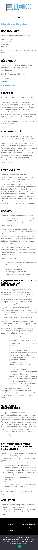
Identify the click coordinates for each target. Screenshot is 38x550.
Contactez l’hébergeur (10, 85)
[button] (19, 17)
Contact (27, 431)
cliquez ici (22, 494)
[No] (34, 542)
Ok (19, 547)
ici (13, 123)
